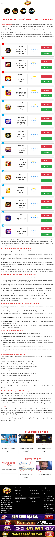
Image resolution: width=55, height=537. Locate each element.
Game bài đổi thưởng (6, 496)
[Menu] (2, 3)
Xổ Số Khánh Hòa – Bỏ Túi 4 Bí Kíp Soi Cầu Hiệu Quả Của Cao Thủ (18, 472)
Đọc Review (46, 53)
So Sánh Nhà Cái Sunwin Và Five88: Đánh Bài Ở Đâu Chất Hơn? (15, 445)
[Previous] (5, 12)
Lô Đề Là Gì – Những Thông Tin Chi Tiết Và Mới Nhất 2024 (36, 471)
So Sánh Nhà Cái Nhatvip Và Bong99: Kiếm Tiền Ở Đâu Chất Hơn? (32, 445)
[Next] (49, 12)
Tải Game (46, 47)
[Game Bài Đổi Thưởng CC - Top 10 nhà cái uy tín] (27, 3)
